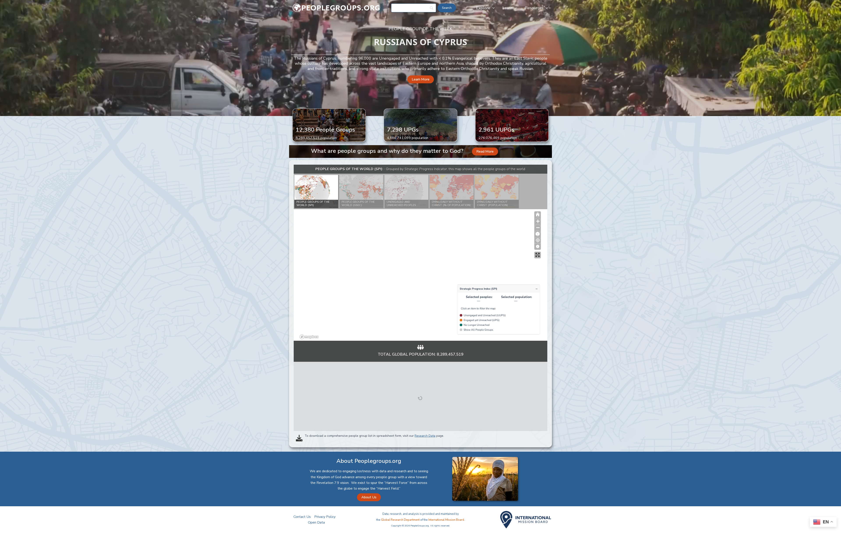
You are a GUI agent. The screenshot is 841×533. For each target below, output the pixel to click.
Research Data (425, 436)
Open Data (316, 522)
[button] (492, 8)
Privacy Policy (325, 516)
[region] (420, 253)
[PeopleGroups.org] (336, 7)
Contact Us (302, 516)
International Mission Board (446, 520)
